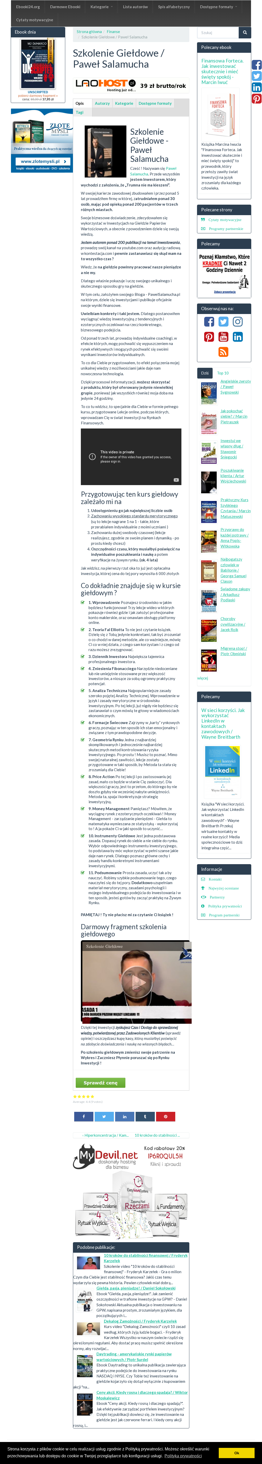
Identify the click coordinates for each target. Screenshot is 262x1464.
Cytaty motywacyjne (34, 19)
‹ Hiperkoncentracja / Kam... (105, 1135)
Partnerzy (217, 897)
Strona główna (89, 31)
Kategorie (100, 6)
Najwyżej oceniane (224, 888)
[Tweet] (104, 1116)
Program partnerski (224, 915)
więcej (202, 678)
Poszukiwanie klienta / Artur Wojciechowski (233, 476)
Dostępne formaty (217, 6)
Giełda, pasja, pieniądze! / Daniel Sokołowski (136, 1288)
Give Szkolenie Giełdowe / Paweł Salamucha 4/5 (88, 1096)
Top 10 (223, 373)
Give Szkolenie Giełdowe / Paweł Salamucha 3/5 (84, 1096)
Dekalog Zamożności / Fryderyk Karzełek (140, 1321)
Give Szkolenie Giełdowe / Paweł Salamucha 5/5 (92, 1096)
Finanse (113, 31)
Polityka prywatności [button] (183, 1456)
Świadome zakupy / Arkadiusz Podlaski (235, 594)
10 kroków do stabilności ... (157, 1135)
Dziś (205, 373)
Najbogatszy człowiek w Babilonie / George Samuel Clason (233, 570)
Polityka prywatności (225, 906)
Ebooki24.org (28, 6)
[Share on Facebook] (83, 1116)
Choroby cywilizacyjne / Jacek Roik (233, 624)
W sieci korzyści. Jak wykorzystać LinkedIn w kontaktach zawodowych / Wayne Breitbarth (223, 723)
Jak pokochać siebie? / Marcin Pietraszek (234, 416)
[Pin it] (165, 1116)
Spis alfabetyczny (174, 6)
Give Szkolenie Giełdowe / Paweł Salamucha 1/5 (75, 1096)
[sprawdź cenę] (105, 151)
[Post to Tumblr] (145, 1116)
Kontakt (215, 879)
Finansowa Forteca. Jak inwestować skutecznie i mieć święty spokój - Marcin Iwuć (222, 71)
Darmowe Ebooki (65, 6)
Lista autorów (135, 6)
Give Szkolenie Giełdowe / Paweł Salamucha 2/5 (79, 1096)
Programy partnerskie (226, 229)
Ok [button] (236, 1453)
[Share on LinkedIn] (124, 1116)
